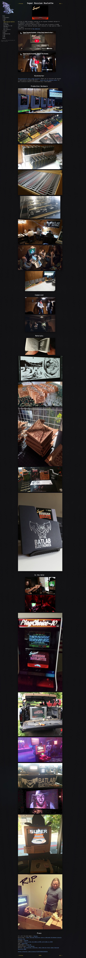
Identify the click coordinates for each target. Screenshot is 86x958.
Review (36, 936)
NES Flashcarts (7, 29)
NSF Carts (6, 28)
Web (4, 36)
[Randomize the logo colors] (8, 8)
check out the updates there (48, 80)
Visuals (5, 30)
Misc (4, 32)
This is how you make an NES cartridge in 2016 (38, 941)
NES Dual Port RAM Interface (8, 26)
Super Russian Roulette (9, 21)
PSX (4, 35)
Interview (24, 943)
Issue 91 (28, 944)
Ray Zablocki (36, 28)
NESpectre (6, 23)
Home (4, 16)
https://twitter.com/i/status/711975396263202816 (33, 951)
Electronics (6, 17)
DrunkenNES (6, 24)
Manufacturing (6, 33)
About (4, 38)
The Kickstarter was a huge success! (29, 78)
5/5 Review (31, 946)
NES (4, 20)
